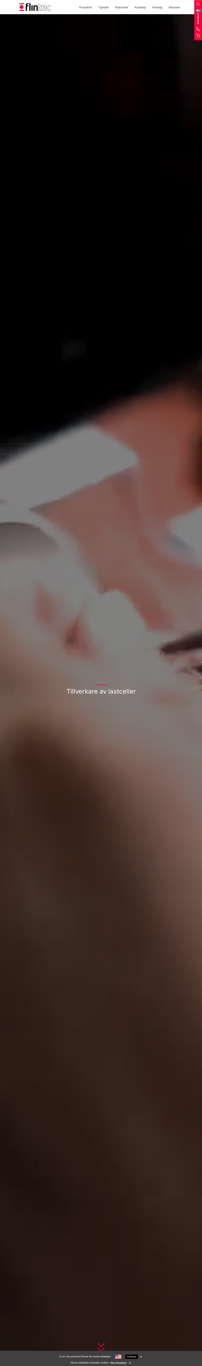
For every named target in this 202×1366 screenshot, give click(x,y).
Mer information (118, 1362)
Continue (131, 1356)
